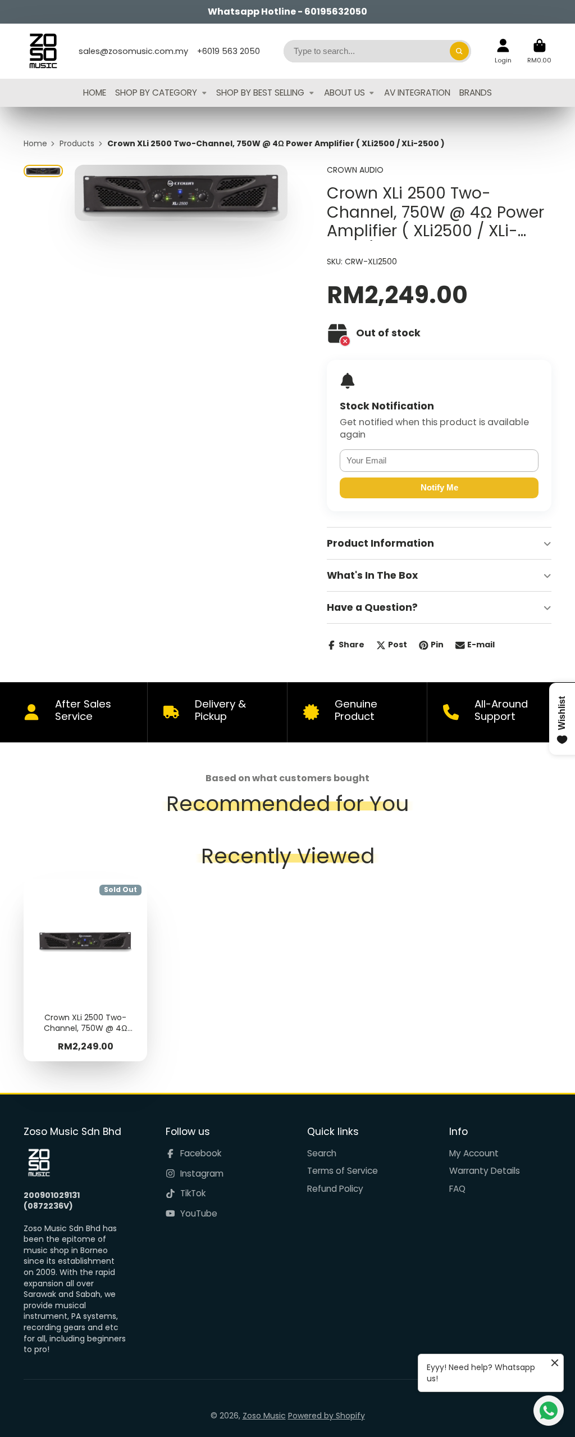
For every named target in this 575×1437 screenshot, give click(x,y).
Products (77, 143)
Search (321, 1153)
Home (35, 143)
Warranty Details (484, 1171)
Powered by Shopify (326, 1415)
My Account (474, 1153)
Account (503, 51)
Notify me (439, 487)
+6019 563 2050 (228, 51)
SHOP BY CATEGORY (156, 92)
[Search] (459, 51)
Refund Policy (335, 1189)
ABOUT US (344, 92)
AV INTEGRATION (417, 92)
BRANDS (475, 92)
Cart (539, 51)
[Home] (43, 51)
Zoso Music (264, 1415)
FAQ (457, 1189)
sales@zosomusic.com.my (133, 51)
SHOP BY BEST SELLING (260, 92)
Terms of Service (342, 1171)
